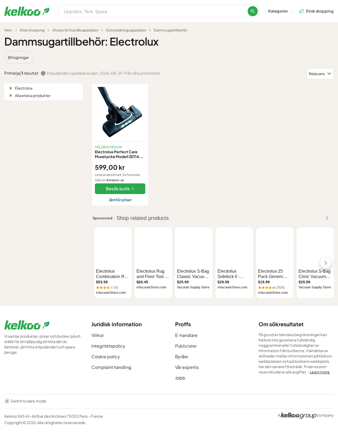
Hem (8, 30)
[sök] (253, 11)
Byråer (181, 356)
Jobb (180, 378)
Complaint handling (111, 367)
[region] (169, 57)
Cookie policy (105, 356)
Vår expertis (187, 367)
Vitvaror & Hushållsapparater (75, 30)
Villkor (97, 335)
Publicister (186, 346)
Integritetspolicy (108, 346)
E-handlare (186, 335)
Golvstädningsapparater (126, 30)
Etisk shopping (32, 30)
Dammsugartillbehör (170, 30)
